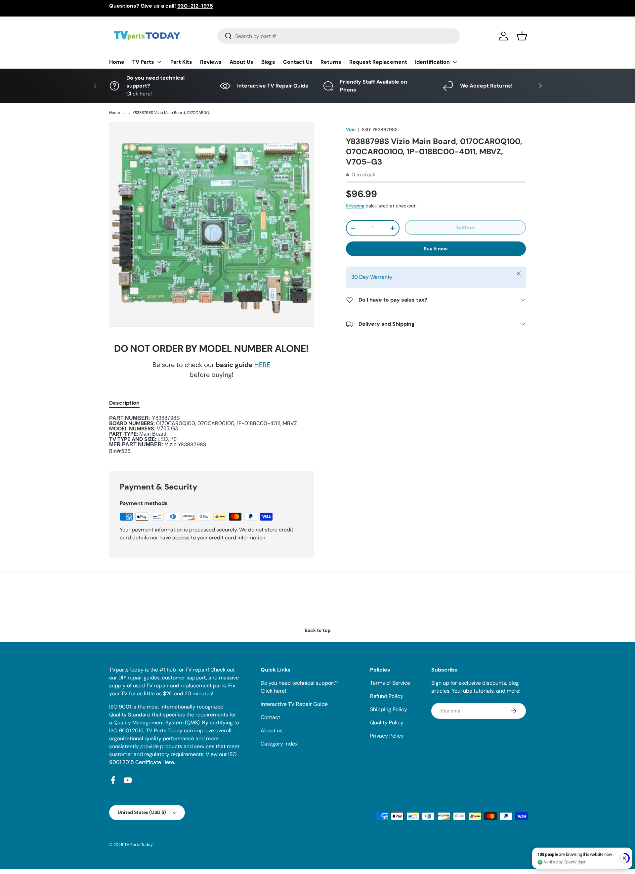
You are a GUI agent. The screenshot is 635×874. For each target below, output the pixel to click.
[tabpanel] (211, 435)
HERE (262, 364)
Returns (330, 61)
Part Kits (181, 61)
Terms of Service (390, 682)
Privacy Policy (387, 735)
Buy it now (436, 249)
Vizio (351, 129)
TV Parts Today (138, 844)
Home (116, 61)
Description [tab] (124, 402)
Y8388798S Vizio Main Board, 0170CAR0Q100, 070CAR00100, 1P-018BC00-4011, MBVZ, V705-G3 (172, 113)
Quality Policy (386, 722)
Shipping (355, 206)
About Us (241, 61)
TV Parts (143, 61)
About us (271, 730)
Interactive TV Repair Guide (294, 704)
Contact (270, 717)
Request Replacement (378, 61)
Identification (432, 61)
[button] (522, 36)
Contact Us (298, 61)
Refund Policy (386, 696)
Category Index (279, 743)
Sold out (465, 227)
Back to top (318, 630)
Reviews (211, 61)
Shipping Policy (388, 709)
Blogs (268, 61)
